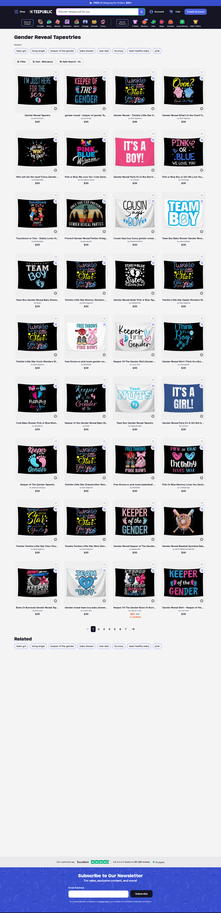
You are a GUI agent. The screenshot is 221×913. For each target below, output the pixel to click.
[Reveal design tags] (55, 108)
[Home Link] (40, 12)
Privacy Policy (104, 901)
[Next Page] (133, 629)
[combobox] (97, 11)
